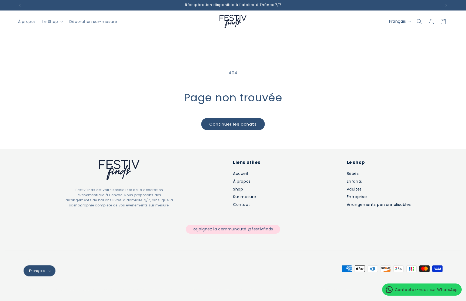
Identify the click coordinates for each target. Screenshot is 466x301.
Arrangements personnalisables (379, 204)
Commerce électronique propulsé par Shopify (97, 290)
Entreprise (357, 196)
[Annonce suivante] (446, 5)
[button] (52, 21)
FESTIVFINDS (47, 290)
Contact (241, 204)
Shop (238, 189)
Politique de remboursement (164, 289)
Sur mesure (244, 196)
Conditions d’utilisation (264, 289)
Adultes (354, 189)
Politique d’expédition (307, 289)
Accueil (240, 173)
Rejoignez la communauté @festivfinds (233, 229)
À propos (242, 181)
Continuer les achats (233, 124)
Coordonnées (341, 289)
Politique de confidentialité (216, 289)
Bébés (353, 173)
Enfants (354, 181)
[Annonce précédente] (20, 5)
